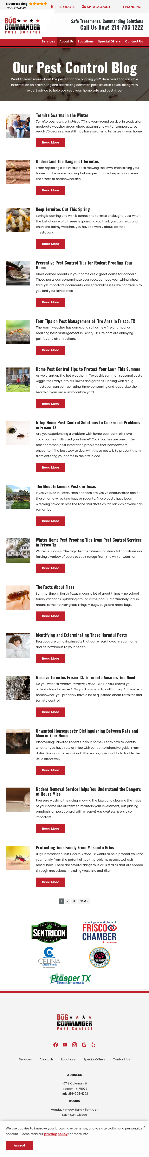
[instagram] (74, 1044)
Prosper (67, 1089)
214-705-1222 (78, 1094)
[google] (84, 1044)
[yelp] (93, 1044)
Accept (19, 1145)
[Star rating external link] (32, 6)
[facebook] (55, 1044)
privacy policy (56, 1134)
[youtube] (65, 1044)
